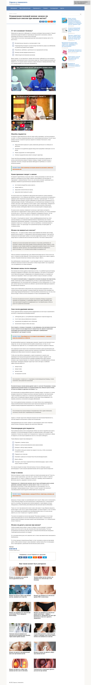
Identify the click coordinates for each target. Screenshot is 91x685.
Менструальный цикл (25, 8)
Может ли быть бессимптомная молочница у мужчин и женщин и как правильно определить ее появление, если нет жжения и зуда (75, 21)
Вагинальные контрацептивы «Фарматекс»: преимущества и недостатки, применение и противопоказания (70, 44)
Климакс (45, 8)
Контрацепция (54, 8)
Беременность (37, 8)
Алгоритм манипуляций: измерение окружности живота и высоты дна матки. (74, 29)
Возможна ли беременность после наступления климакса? (74, 65)
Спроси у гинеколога (18, 2)
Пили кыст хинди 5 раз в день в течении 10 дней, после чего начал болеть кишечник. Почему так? (74, 37)
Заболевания (14, 8)
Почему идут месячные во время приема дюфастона (75, 50)
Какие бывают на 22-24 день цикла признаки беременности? (74, 58)
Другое (62, 8)
